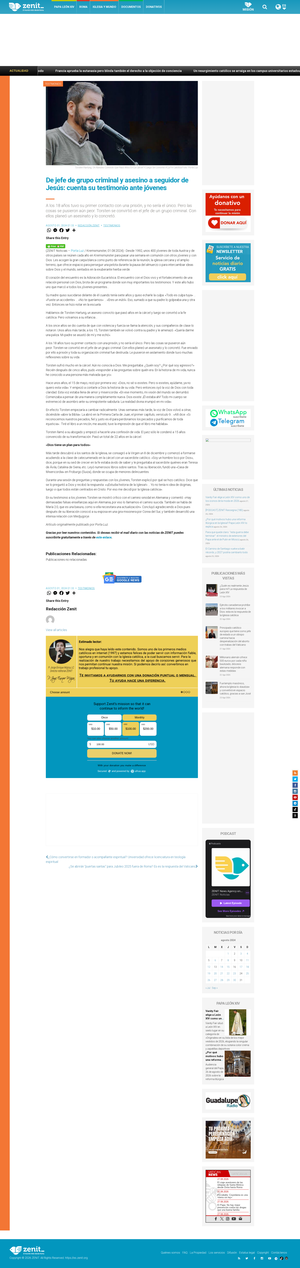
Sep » (215, 988)
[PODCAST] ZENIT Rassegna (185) (224, 510)
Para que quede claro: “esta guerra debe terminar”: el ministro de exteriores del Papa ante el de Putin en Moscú (227, 536)
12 (208, 967)
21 (221, 973)
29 (228, 980)
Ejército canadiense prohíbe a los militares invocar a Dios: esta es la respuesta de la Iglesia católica (235, 610)
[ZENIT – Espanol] (30, 7)
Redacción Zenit (89, 225)
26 (208, 980)
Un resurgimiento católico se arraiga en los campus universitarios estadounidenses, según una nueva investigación (197, 71)
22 (228, 973)
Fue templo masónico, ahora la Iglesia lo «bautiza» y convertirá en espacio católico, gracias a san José (235, 688)
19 (208, 973)
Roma (83, 7)
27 (215, 980)
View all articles (56, 630)
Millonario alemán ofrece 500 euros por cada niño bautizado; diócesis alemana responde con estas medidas (233, 664)
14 (221, 967)
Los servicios (217, 1252)
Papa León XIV (64, 7)
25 (247, 973)
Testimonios (53, 83)
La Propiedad (198, 1252)
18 (247, 967)
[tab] (217, 1173)
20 (215, 973)
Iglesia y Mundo (104, 7)
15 (228, 967)
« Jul (208, 988)
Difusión (232, 1252)
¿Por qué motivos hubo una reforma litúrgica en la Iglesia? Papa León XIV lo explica (226, 523)
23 (234, 973)
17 (241, 967)
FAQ (185, 1252)
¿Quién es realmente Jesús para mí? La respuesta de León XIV (234, 589)
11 (247, 960)
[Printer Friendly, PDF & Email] (55, 246)
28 (221, 980)
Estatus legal (247, 1252)
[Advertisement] (150, 40)
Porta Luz (77, 250)
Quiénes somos (170, 1252)
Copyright (263, 1252)
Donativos (154, 7)
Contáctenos (279, 1252)
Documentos (131, 7)
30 (234, 980)
